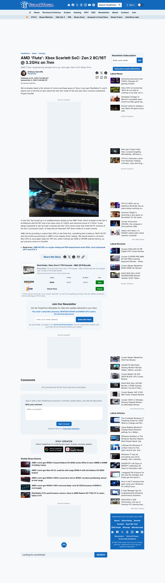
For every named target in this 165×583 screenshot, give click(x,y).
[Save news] (101, 77)
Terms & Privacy (132, 536)
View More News (138, 239)
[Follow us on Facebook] (73, 5)
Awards (137, 520)
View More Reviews (137, 409)
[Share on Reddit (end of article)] (73, 257)
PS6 (69, 17)
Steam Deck (79, 17)
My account (119, 536)
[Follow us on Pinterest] (93, 5)
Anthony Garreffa (35, 72)
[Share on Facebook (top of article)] (97, 73)
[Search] (119, 5)
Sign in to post (63, 424)
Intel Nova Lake (132, 17)
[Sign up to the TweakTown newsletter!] (68, 5)
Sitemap (126, 527)
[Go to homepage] (30, 12)
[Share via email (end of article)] (78, 257)
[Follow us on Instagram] (85, 5)
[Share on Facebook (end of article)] (65, 257)
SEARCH (101, 555)
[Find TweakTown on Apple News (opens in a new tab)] (74, 449)
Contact (125, 12)
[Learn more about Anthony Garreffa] (23, 75)
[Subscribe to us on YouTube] (89, 5)
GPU (86, 12)
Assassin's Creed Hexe (97, 17)
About (115, 12)
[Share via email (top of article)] (105, 77)
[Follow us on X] (77, 5)
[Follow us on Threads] (81, 5)
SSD (93, 12)
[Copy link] (83, 257)
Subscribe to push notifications (127, 69)
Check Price (52, 289)
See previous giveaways (64, 314)
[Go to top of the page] (64, 545)
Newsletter (103, 12)
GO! (139, 60)
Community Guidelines (71, 429)
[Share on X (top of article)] (101, 73)
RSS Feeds (116, 527)
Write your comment (33, 404)
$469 (52, 282)
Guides (67, 12)
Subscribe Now (84, 319)
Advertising (126, 520)
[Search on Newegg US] (29, 289)
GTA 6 (33, 17)
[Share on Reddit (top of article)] (105, 73)
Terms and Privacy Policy (63, 325)
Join (134, 12)
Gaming (77, 12)
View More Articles (137, 508)
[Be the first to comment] (97, 77)
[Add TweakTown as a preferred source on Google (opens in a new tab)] (53, 449)
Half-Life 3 (60, 17)
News (37, 12)
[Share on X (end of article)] (69, 257)
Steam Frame (116, 17)
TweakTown (25, 53)
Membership (137, 527)
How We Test (132, 524)
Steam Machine (46, 17)
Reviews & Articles (52, 12)
